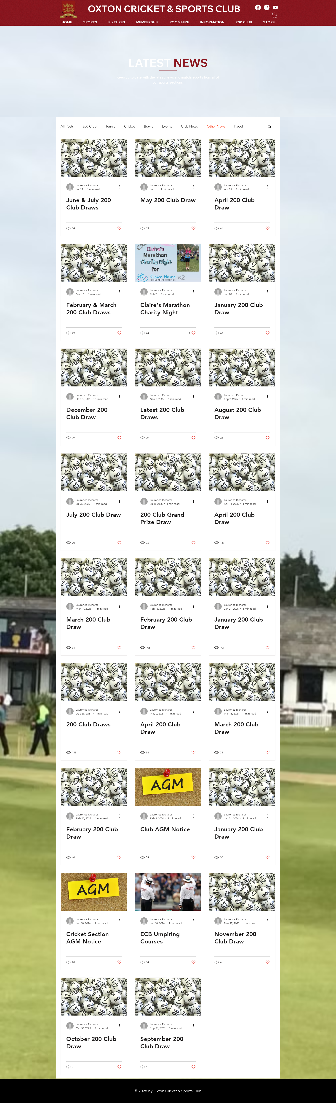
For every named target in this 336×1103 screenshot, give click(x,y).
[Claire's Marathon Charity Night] (168, 263)
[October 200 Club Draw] (94, 997)
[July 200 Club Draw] (94, 472)
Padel (238, 126)
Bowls (148, 126)
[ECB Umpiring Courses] (168, 892)
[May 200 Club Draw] (168, 158)
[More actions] (121, 187)
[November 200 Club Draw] (242, 892)
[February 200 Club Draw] (168, 577)
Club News (189, 126)
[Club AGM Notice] (168, 787)
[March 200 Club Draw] (94, 577)
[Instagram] (266, 7)
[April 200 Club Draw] (242, 158)
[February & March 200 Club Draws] (94, 263)
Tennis (110, 126)
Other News (216, 126)
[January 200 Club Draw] (242, 263)
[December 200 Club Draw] (94, 367)
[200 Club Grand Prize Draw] (168, 472)
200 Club (89, 126)
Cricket (129, 126)
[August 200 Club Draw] (242, 367)
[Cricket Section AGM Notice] (94, 892)
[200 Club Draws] (94, 682)
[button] (275, 15)
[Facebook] (258, 7)
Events (167, 126)
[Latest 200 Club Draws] (168, 367)
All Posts (67, 126)
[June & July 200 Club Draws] (94, 158)
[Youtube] (275, 7)
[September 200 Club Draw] (168, 997)
